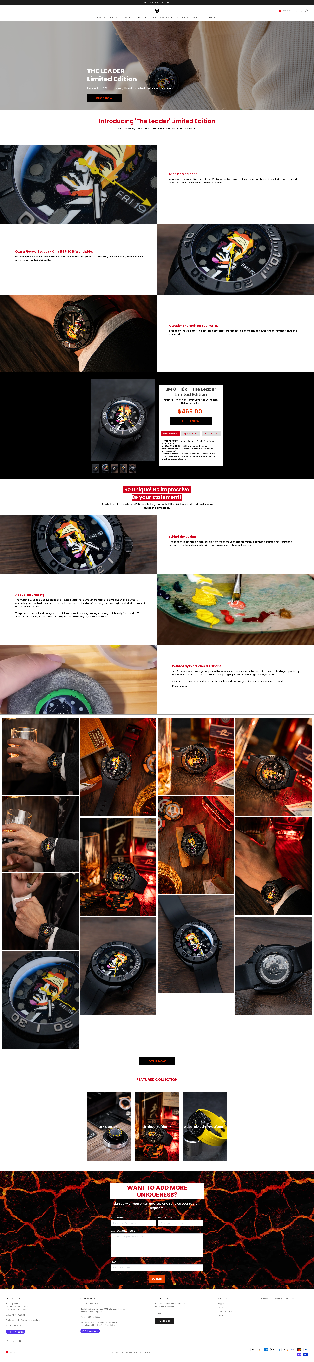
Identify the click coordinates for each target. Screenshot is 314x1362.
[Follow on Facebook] (7, 1341)
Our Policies (211, 433)
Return (220, 1316)
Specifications (190, 433)
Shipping (221, 1304)
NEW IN (101, 17)
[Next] (149, 417)
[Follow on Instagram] (13, 1341)
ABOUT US (198, 17)
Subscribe (165, 1321)
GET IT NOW (190, 421)
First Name (117, 1217)
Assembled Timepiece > (205, 1126)
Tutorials (182, 17)
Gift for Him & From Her (158, 17)
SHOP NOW (104, 98)
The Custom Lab (131, 17)
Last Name (165, 1217)
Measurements (170, 433)
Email (114, 1262)
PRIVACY (221, 1308)
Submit (157, 1279)
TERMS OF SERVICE (226, 1312)
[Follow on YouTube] (20, 1341)
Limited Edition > (157, 1126)
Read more (178, 686)
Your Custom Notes (123, 1231)
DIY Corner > (109, 1126)
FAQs (26, 1306)
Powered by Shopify (144, 1352)
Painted (114, 17)
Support (212, 17)
